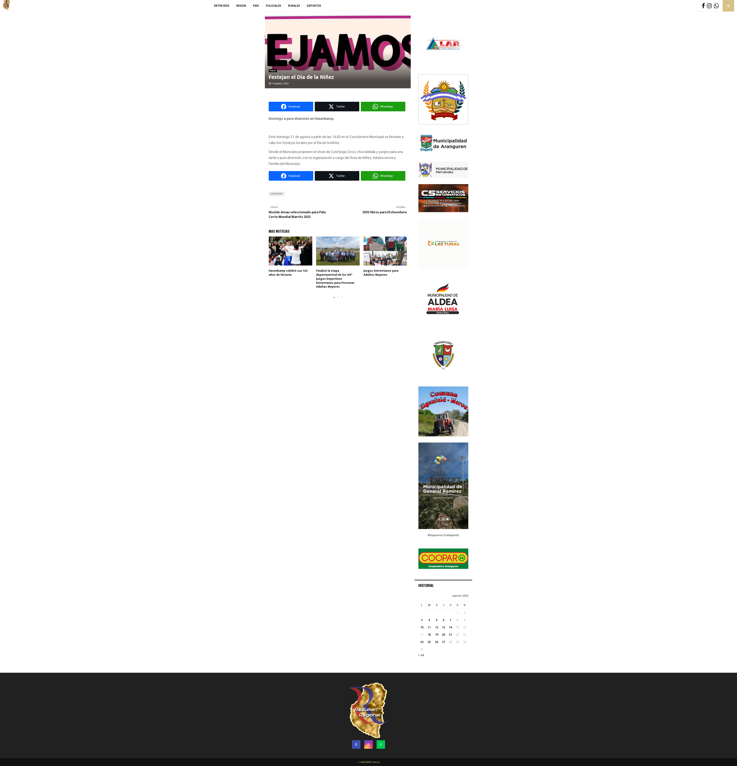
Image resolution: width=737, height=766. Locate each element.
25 (429, 642)
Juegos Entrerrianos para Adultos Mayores (381, 272)
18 (429, 634)
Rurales (294, 5)
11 (429, 627)
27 (443, 642)
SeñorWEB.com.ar (370, 762)
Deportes (314, 5)
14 (450, 627)
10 (421, 627)
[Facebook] (704, 6)
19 (436, 634)
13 (443, 627)
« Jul (421, 655)
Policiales (273, 5)
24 (421, 642)
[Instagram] (710, 6)
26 (436, 642)
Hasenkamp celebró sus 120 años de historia (288, 272)
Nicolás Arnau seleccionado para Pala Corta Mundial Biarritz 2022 (297, 214)
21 (450, 634)
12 (436, 627)
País (256, 5)
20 (443, 634)
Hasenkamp (277, 194)
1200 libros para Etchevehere (384, 212)
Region (241, 5)
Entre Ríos (221, 5)
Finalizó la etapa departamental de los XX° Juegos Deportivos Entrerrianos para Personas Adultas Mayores (335, 278)
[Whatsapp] (717, 6)
